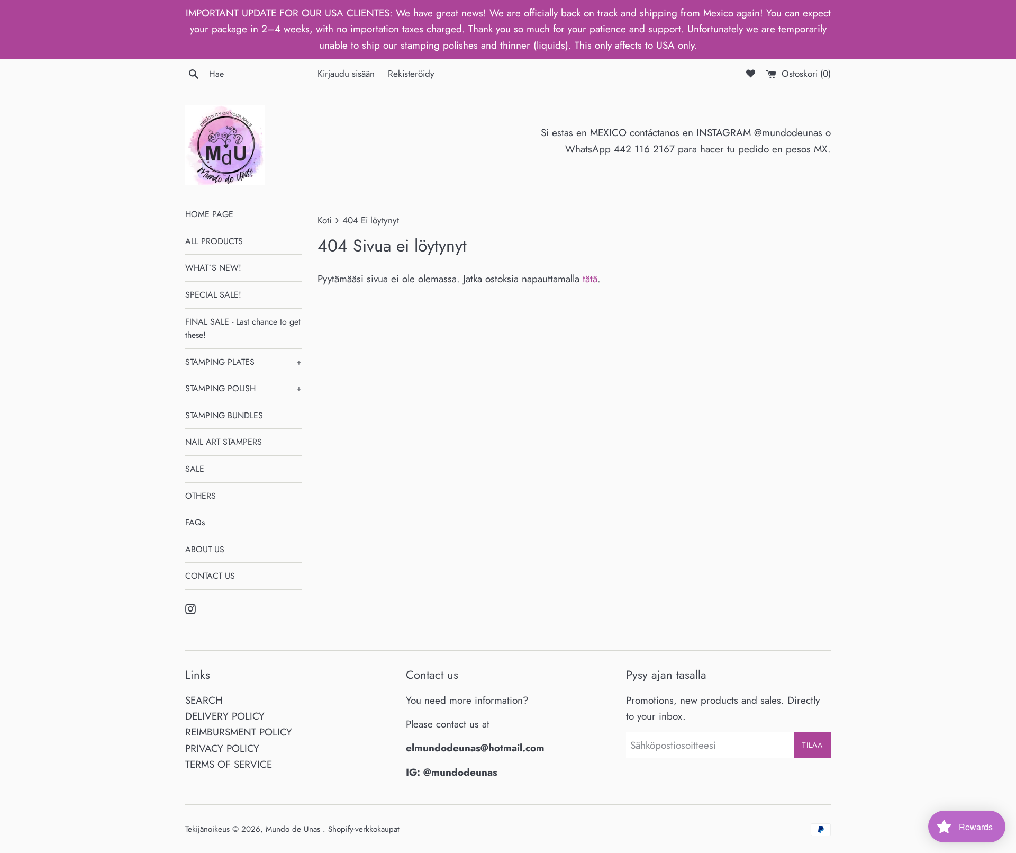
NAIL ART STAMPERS (223, 442)
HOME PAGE (209, 214)
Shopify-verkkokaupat (364, 829)
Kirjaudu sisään (346, 73)
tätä (590, 279)
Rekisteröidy (411, 73)
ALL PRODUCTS (214, 241)
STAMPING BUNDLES (224, 415)
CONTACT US (210, 576)
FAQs (195, 522)
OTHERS (200, 496)
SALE (194, 469)
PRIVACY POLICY (222, 748)
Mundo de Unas (294, 829)
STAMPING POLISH (243, 388)
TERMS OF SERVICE (228, 764)
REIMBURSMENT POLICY (238, 732)
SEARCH (204, 700)
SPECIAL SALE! (213, 295)
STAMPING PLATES (243, 362)
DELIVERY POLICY (225, 716)
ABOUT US (204, 549)
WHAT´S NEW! (213, 268)
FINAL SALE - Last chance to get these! (243, 329)
